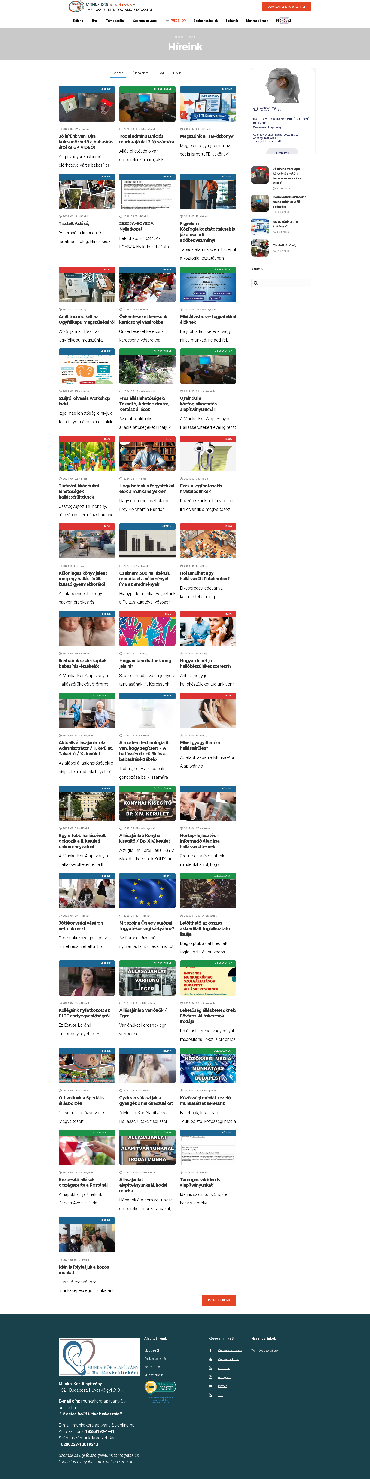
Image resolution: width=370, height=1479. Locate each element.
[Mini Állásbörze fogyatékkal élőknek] (208, 284)
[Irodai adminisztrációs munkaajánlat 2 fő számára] (147, 104)
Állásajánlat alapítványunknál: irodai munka (143, 1185)
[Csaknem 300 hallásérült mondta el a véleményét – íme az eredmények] (147, 540)
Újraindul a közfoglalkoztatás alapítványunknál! (198, 404)
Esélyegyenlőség (155, 1358)
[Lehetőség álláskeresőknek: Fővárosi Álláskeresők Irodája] (208, 978)
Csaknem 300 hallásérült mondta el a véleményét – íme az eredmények (145, 578)
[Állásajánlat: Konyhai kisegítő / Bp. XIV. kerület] (147, 803)
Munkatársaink (154, 1375)
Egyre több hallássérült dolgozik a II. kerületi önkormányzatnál (82, 841)
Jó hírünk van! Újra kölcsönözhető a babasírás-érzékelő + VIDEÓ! (87, 142)
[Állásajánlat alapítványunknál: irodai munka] (147, 1147)
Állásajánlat (140, 73)
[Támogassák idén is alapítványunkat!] (208, 1147)
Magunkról (151, 1350)
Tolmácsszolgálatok (265, 1350)
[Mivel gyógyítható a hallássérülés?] (208, 710)
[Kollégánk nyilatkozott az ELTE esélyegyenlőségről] (87, 978)
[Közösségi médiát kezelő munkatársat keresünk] (208, 1065)
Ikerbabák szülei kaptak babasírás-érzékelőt (82, 663)
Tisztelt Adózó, (74, 223)
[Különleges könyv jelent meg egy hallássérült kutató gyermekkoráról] (87, 540)
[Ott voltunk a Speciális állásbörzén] (87, 1065)
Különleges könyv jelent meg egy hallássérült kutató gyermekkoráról (83, 578)
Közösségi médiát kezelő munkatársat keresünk (205, 1100)
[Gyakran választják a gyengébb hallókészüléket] (147, 1065)
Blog (161, 73)
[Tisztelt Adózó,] (87, 191)
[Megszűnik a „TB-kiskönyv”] (208, 104)
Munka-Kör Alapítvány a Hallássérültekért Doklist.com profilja (160, 1400)
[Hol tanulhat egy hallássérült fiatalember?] (208, 540)
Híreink (177, 73)
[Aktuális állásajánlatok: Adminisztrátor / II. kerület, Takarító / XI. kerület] (87, 710)
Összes (118, 73)
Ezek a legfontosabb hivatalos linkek (201, 488)
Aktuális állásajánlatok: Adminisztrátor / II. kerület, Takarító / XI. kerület (86, 748)
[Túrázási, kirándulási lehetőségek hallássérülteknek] (87, 453)
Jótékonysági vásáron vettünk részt (81, 925)
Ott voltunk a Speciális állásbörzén (81, 1100)
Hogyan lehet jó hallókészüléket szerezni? (205, 663)
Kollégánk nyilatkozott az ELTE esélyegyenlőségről (84, 1013)
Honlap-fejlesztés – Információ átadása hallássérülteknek (199, 841)
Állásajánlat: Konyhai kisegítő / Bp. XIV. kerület (144, 838)
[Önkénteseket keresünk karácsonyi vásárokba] (147, 284)
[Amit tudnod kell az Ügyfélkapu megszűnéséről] (87, 284)
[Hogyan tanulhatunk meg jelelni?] (147, 628)
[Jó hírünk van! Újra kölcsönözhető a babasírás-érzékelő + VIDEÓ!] (87, 104)
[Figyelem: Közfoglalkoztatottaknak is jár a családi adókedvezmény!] (208, 191)
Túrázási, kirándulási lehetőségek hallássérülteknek (79, 491)
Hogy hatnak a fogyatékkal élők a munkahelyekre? (146, 488)
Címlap (179, 37)
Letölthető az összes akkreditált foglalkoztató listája (205, 928)
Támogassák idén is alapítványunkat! (200, 1182)
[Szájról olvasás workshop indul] (87, 366)
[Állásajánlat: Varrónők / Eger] (147, 978)
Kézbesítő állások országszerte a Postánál (83, 1182)
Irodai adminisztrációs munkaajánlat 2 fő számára (146, 139)
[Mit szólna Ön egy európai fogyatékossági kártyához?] (147, 890)
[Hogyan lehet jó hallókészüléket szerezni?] (208, 628)
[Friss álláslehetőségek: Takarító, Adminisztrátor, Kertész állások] (147, 366)
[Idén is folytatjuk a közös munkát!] (87, 1234)
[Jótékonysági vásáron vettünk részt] (87, 890)
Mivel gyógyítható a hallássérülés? (200, 745)
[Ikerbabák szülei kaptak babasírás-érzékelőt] (87, 628)
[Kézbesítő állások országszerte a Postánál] (87, 1147)
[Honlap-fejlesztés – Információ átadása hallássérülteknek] (208, 803)
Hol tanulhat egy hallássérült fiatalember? (205, 575)
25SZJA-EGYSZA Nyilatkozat (136, 226)
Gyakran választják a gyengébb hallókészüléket (146, 1100)
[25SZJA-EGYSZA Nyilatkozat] (147, 191)
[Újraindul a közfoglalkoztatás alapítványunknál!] (208, 366)
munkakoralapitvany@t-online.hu (103, 1425)
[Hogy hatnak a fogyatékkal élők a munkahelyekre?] (147, 453)
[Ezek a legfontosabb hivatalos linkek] (208, 453)
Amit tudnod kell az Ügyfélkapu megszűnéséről (87, 319)
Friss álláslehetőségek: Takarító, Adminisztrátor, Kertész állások (144, 404)
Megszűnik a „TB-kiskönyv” (207, 136)
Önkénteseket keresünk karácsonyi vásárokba (143, 319)
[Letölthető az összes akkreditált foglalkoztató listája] (208, 890)
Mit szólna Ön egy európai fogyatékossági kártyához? (146, 925)
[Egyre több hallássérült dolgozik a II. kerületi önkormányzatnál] (87, 803)
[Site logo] (110, 6)
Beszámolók (152, 1367)
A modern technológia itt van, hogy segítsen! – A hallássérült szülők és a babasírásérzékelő (144, 751)
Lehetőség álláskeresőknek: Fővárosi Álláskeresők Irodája (208, 1016)
